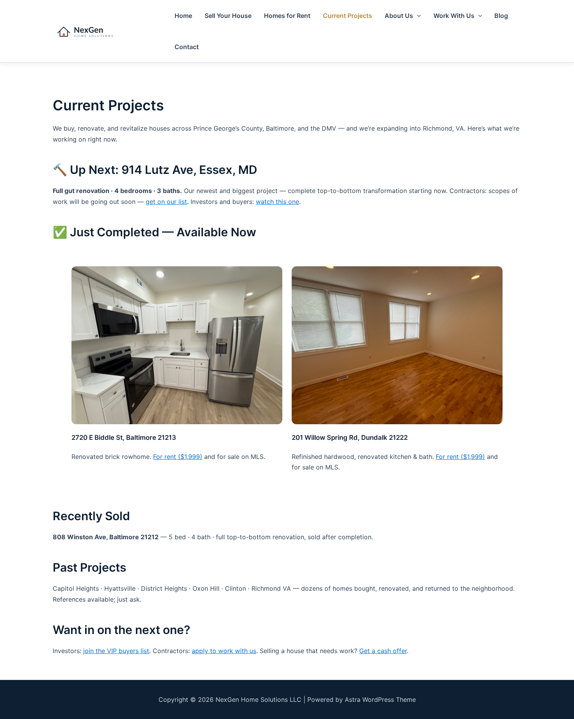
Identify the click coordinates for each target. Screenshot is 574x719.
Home (183, 15)
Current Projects (347, 15)
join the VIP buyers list (116, 651)
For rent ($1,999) (177, 456)
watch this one (277, 201)
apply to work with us (224, 651)
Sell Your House (228, 15)
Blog (501, 15)
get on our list (166, 201)
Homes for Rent (287, 15)
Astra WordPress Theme (380, 699)
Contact (187, 47)
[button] (417, 15)
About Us (399, 15)
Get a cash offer (383, 651)
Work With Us (453, 15)
